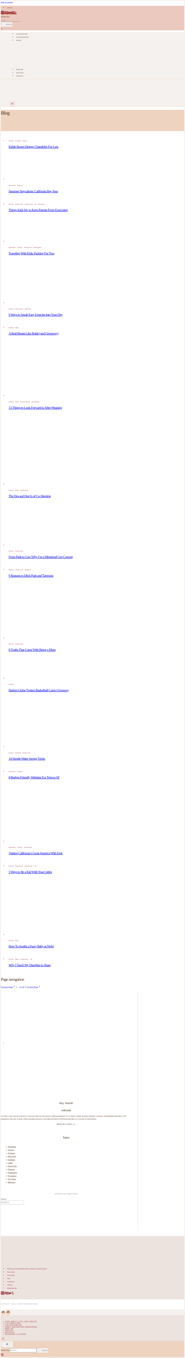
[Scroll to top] (3, 1313)
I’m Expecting (22, 33)
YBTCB (18, 40)
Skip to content (7, 2)
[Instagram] (2, 13)
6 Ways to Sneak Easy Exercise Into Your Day (36, 315)
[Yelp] (15, 13)
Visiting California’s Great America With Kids (35, 853)
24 (28, 987)
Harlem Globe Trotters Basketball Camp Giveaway (39, 690)
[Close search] (7, 1344)
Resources (12, 1288)
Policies (11, 1271)
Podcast (19, 75)
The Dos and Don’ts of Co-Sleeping (30, 496)
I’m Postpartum (22, 37)
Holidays (11, 1160)
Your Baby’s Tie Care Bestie (21, 1321)
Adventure (12, 185)
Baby (17, 327)
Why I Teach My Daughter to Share (30, 965)
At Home (18, 140)
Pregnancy (12, 1176)
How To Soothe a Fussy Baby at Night (31, 946)
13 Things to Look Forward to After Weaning (35, 408)
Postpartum (36, 401)
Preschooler (29, 204)
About (9, 7)
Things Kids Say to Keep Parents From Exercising (38, 210)
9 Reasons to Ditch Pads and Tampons (31, 575)
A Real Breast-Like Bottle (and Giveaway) (33, 333)
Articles (20, 72)
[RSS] (12, 13)
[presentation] (71, 168)
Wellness (41, 204)
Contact (11, 1281)
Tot (36, 204)
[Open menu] (12, 104)
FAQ (8, 1278)
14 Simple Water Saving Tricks (27, 758)
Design (25, 140)
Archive (11, 140)
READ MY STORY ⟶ (66, 1124)
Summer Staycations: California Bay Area (33, 191)
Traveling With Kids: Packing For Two (31, 253)
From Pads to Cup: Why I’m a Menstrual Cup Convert (41, 557)
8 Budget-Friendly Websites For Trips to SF (34, 777)
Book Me (19, 69)
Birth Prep (12, 1156)
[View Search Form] (2, 1339)
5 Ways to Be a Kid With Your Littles (30, 872)
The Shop (12, 1179)
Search (3, 1199)
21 (21, 987)
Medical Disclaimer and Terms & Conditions (27, 1268)
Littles (10, 1163)
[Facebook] (5, 13)
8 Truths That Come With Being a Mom (32, 650)
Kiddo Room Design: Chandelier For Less (33, 147)
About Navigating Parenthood (21, 1327)
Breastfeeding (25, 401)
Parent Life (19, 204)
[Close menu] (1, 1317)
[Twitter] (10, 13)
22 (23, 987)
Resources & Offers (15, 1334)
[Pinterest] (7, 13)
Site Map (11, 1275)
